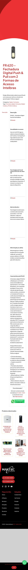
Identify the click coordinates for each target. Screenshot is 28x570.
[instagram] (6, 486)
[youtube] (11, 486)
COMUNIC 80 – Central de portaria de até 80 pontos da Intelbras (7, 429)
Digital (11, 102)
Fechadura (16, 102)
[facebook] (3, 486)
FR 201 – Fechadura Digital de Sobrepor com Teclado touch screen (21, 452)
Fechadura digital (10, 104)
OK (14, 567)
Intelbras (14, 106)
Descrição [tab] (4, 112)
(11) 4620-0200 (21, 393)
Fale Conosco (18, 396)
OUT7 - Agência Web (17, 524)
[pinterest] (8, 486)
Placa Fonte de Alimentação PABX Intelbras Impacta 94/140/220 (7, 451)
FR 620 (10, 106)
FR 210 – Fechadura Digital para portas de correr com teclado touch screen (21, 431)
